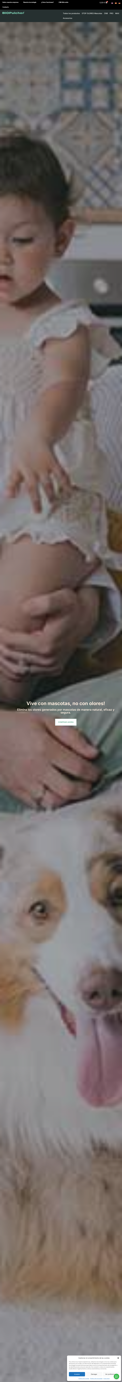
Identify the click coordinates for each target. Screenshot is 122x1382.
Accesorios (67, 18)
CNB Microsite (63, 2)
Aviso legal (106, 1378)
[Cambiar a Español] (116, 3)
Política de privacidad (96, 1378)
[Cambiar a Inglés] (112, 3)
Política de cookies (84, 1378)
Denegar (94, 1374)
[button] (118, 1358)
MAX (117, 13)
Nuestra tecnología (29, 2)
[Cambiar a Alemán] (119, 3)
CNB (106, 13)
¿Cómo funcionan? (47, 2)
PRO (111, 13)
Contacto (5, 7)
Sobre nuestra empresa (10, 2)
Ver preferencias (111, 1374)
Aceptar (77, 1374)
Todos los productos (71, 13)
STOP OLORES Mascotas (92, 13)
